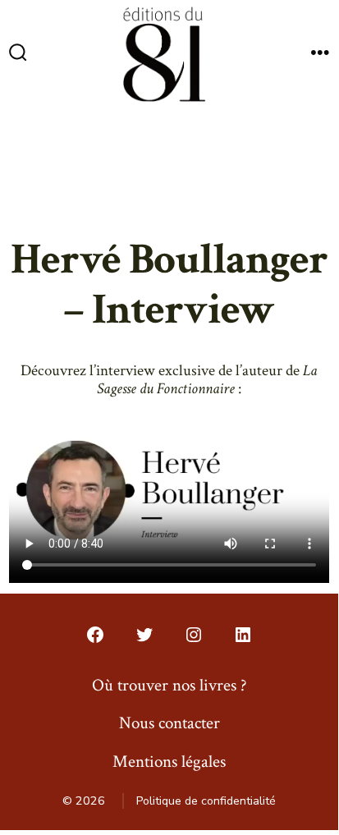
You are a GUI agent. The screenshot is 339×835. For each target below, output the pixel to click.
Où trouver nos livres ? (169, 685)
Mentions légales (169, 761)
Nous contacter (169, 723)
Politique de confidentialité (206, 801)
